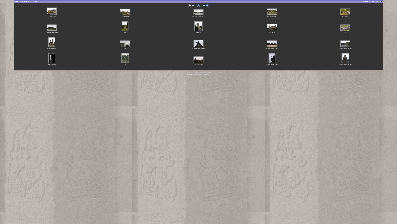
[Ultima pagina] (207, 6)
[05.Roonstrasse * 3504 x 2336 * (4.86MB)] (345, 15)
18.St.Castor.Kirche (198, 64)
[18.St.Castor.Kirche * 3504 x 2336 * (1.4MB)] (198, 63)
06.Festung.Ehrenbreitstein (51, 32)
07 (125, 32)
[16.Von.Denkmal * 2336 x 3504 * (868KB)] (51, 63)
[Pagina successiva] (204, 6)
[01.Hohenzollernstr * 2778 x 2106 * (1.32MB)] (51, 15)
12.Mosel (125, 48)
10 (345, 32)
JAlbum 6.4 (197, 74)
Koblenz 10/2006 (25, 1)
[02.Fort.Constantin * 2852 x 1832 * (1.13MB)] (125, 15)
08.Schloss (198, 32)
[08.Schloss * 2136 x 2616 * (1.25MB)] (198, 31)
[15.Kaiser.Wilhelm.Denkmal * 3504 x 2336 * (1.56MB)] (345, 47)
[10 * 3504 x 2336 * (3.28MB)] (345, 31)
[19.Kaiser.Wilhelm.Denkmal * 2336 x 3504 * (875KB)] (272, 63)
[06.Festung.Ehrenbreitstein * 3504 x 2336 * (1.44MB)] (51, 31)
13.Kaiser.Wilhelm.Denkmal (198, 48)
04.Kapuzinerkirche (272, 16)
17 (125, 64)
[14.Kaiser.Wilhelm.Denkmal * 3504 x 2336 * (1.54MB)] (272, 47)
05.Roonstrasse (345, 16)
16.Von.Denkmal (52, 64)
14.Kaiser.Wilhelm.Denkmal (271, 48)
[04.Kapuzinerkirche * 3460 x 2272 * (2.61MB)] (272, 15)
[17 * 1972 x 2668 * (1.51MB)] (125, 63)
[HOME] (198, 6)
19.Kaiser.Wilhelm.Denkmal (271, 64)
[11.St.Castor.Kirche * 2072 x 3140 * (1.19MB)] (51, 47)
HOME (16, 1)
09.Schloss (272, 32)
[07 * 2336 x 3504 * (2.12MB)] (125, 31)
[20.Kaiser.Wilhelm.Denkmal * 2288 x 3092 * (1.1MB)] (345, 63)
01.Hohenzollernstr (51, 16)
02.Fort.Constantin (125, 16)
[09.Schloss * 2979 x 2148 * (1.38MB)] (272, 31)
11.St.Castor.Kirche (51, 48)
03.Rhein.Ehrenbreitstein (198, 16)
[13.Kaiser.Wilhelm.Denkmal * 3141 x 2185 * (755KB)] (198, 47)
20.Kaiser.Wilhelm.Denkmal (345, 64)
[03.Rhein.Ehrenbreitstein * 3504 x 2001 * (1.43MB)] (198, 15)
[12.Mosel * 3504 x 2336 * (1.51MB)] (125, 47)
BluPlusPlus (204, 74)
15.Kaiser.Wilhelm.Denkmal (345, 48)
